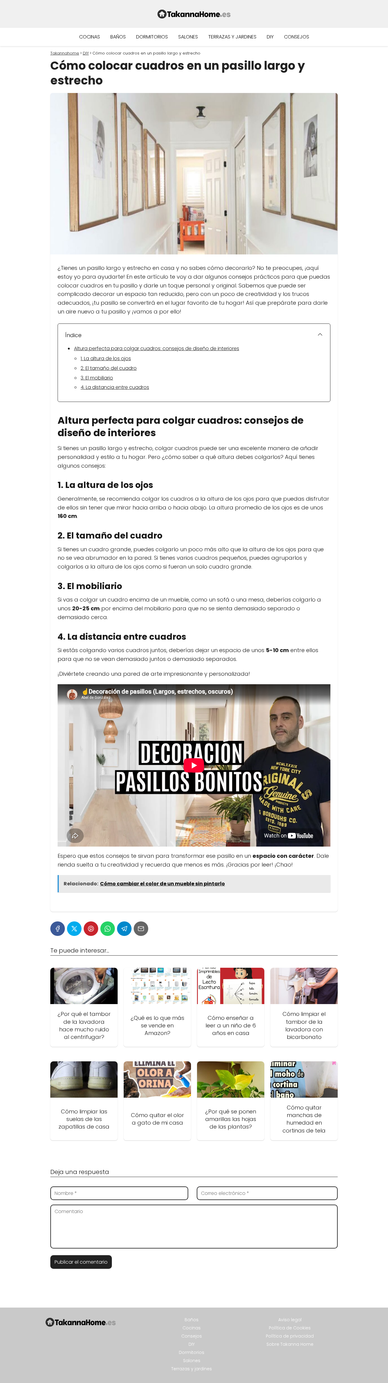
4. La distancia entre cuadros (115, 387)
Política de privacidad (290, 1336)
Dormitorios (152, 36)
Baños (118, 36)
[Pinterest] (91, 928)
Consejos (296, 36)
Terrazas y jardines (232, 36)
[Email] (141, 928)
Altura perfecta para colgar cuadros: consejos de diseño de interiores (156, 348)
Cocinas (89, 36)
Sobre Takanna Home (289, 1344)
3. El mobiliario (97, 377)
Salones (188, 36)
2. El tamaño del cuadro (109, 368)
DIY (270, 36)
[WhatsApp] (107, 928)
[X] (74, 928)
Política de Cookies (290, 1328)
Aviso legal (290, 1320)
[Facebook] (57, 928)
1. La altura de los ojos (106, 358)
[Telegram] (124, 928)
